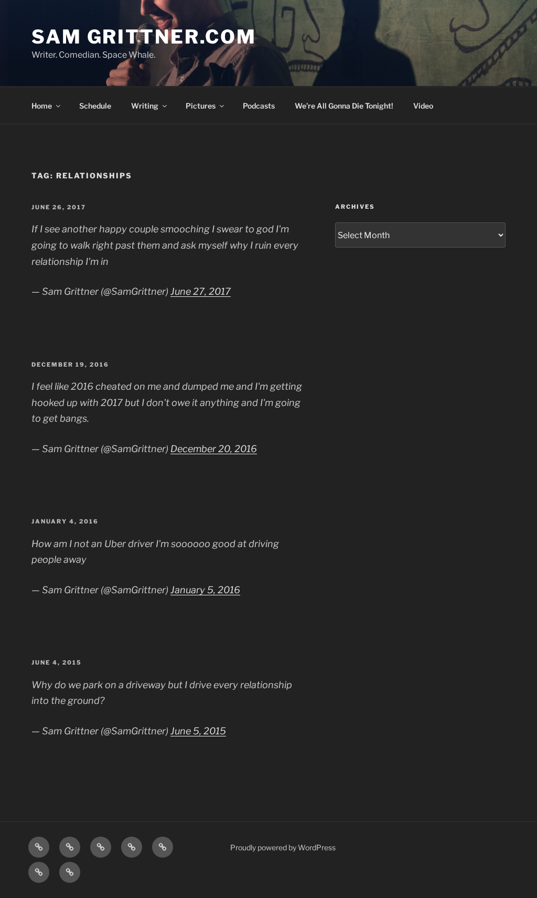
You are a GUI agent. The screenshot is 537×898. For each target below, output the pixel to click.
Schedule (95, 105)
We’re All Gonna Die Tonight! (344, 105)
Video (423, 105)
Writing (144, 105)
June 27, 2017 (200, 291)
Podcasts (259, 105)
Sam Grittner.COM (143, 36)
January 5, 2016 (205, 589)
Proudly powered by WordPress (283, 847)
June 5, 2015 (198, 730)
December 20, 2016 (213, 448)
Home (41, 105)
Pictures (201, 105)
